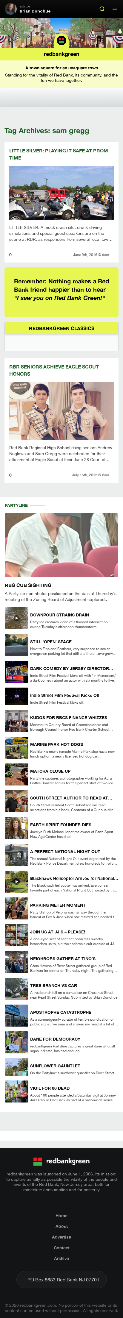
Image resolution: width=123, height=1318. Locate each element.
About (62, 1226)
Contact (62, 1247)
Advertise (61, 1236)
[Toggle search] (102, 8)
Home (61, 1215)
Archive (61, 1258)
